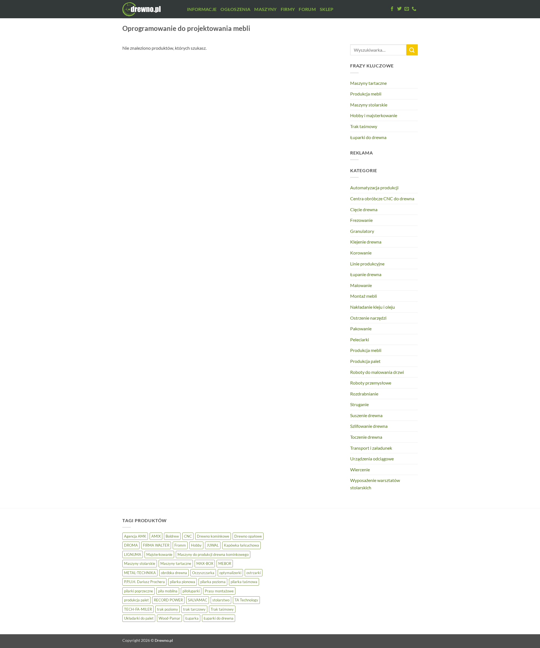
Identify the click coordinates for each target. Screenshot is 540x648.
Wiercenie (360, 469)
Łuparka (192, 618)
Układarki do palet (139, 618)
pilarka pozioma (213, 581)
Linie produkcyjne (367, 263)
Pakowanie (361, 328)
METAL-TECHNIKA (140, 572)
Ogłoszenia (235, 9)
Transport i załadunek (371, 448)
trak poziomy (167, 609)
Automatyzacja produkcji (374, 187)
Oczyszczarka (203, 572)
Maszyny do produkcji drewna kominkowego (213, 554)
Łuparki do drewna (368, 137)
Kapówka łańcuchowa (241, 545)
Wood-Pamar (169, 618)
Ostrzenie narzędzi (368, 317)
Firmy (288, 9)
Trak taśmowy (363, 126)
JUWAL (213, 545)
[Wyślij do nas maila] (406, 9)
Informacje (202, 9)
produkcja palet (136, 600)
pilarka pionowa (182, 581)
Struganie (359, 404)
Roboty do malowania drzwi (377, 372)
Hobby (196, 545)
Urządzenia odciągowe (372, 458)
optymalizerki (230, 572)
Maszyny (265, 9)
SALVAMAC (197, 600)
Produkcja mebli (365, 93)
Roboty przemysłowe (370, 382)
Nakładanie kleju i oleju (372, 307)
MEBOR (224, 563)
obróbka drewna (174, 572)
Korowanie (361, 252)
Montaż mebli (363, 296)
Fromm (180, 545)
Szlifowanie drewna (369, 426)
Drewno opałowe (248, 536)
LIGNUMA (132, 554)
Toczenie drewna (366, 437)
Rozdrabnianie (364, 393)
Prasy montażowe (219, 591)
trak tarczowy (194, 609)
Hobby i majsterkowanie (373, 115)
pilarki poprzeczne (138, 591)
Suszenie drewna (366, 415)
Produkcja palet (365, 361)
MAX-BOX (204, 563)
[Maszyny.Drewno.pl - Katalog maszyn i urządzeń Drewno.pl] (150, 9)
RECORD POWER (168, 600)
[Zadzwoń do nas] (414, 9)
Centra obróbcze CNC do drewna (382, 198)
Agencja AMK (135, 536)
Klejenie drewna (365, 241)
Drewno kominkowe (213, 536)
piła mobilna (167, 591)
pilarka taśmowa (244, 581)
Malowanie (361, 285)
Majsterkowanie (159, 554)
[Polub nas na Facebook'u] (392, 9)
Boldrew (172, 536)
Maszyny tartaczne (368, 83)
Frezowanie (361, 220)
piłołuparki (191, 591)
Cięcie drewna (363, 209)
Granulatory (362, 231)
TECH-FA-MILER (138, 609)
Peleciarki (359, 339)
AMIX (156, 536)
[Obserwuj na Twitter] (399, 9)
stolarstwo (221, 600)
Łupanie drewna (365, 274)
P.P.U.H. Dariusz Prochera (144, 581)
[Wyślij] (412, 49)
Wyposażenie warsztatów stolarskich (375, 484)
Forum (307, 9)
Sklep (327, 9)
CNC (188, 536)
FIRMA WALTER (156, 545)
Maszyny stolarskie (368, 104)
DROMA (131, 545)
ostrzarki (253, 572)
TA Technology (246, 600)
